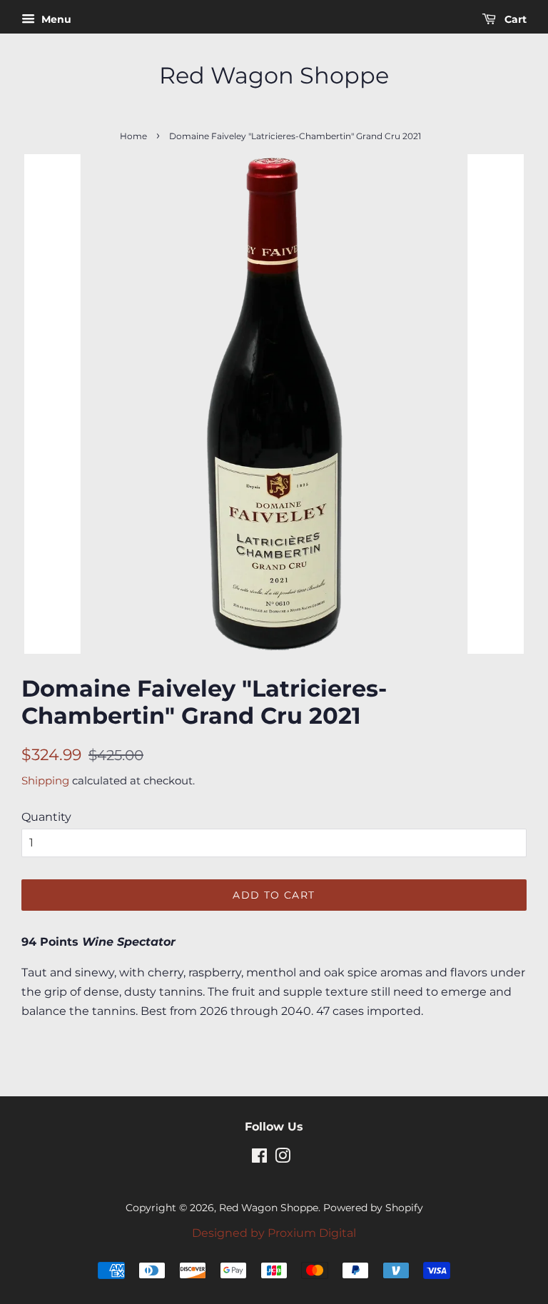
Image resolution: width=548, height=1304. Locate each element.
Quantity (46, 817)
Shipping (45, 780)
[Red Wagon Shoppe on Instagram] (282, 1158)
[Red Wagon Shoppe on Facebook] (259, 1158)
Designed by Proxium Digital (274, 1233)
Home (133, 136)
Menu (55, 19)
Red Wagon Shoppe (274, 75)
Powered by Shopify (373, 1207)
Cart (514, 19)
